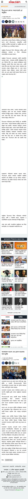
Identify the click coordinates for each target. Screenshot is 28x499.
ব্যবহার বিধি (12, 466)
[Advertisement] (14, 92)
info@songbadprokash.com (14, 477)
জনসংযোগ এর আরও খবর (14, 313)
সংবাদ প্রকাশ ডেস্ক (7, 17)
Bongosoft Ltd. (19, 490)
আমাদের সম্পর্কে (6, 466)
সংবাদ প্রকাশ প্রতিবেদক (8, 358)
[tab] (7, 317)
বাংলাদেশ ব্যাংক (8, 460)
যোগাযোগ (23, 466)
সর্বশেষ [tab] (7, 317)
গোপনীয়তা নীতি (18, 466)
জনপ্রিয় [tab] (20, 317)
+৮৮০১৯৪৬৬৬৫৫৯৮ (16, 475)
